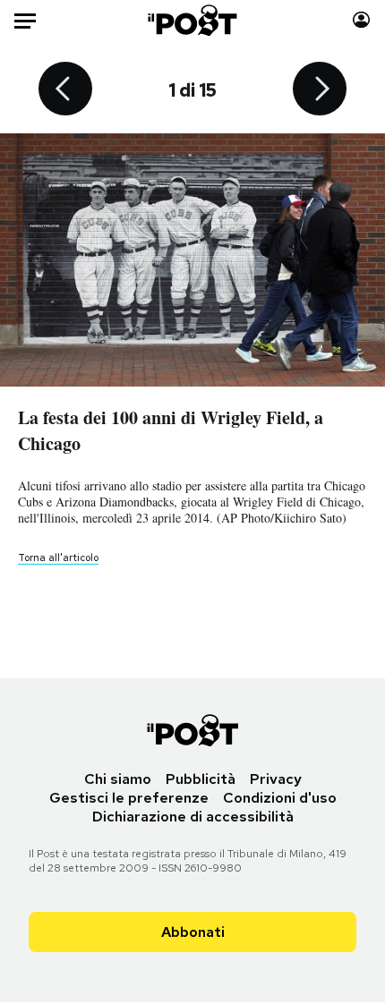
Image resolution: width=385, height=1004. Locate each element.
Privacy (276, 779)
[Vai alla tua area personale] (361, 20)
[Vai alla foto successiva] (319, 90)
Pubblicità (200, 779)
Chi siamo (117, 779)
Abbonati (193, 932)
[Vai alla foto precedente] (65, 90)
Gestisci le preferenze (129, 797)
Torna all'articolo (58, 557)
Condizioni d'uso (280, 797)
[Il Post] (193, 20)
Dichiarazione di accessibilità (193, 816)
